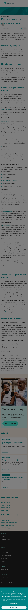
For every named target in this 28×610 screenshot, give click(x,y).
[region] (14, 598)
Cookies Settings (13, 603)
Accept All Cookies (14, 607)
